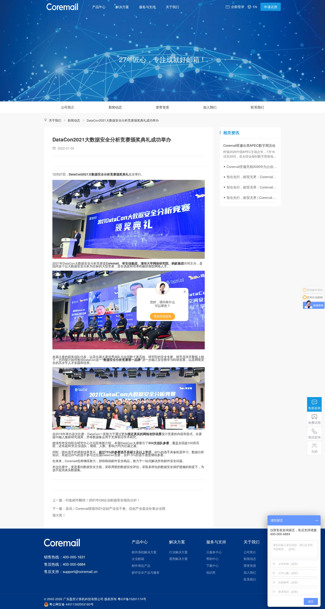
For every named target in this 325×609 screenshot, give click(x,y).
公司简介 (250, 552)
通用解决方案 (178, 558)
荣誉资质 (250, 565)
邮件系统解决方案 (144, 552)
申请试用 (270, 6)
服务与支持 (147, 6)
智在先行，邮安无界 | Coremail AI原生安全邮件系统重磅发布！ (252, 197)
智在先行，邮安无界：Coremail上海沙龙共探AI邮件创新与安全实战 (252, 176)
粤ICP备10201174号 (132, 599)
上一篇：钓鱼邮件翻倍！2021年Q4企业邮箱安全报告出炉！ (96, 500)
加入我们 (250, 572)
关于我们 (172, 6)
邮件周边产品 (141, 565)
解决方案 (122, 6)
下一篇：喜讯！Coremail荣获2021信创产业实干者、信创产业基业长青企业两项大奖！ (108, 511)
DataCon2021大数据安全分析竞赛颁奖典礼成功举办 (123, 120)
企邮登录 (237, 6)
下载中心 (212, 565)
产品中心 (98, 6)
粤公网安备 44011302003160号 (71, 604)
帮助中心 (212, 558)
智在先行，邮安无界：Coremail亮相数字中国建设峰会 (252, 187)
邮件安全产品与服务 (146, 572)
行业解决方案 (178, 552)
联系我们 (250, 579)
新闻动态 (74, 120)
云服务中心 (214, 552)
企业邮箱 (138, 558)
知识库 (211, 572)
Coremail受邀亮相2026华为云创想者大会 (252, 166)
